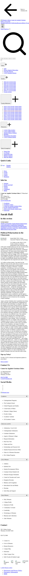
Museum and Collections (10, 515)
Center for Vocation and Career (12, 477)
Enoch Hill (19, 226)
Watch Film (7, 151)
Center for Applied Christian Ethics (13, 206)
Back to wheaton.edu (24, 10)
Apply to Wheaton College (11, 436)
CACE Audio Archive (9, 131)
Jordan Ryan (7, 229)
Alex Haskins (13, 226)
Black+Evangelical (5, 148)
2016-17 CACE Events (10, 90)
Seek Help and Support (10, 491)
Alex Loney (13, 228)
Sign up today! (4, 361)
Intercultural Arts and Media (11, 485)
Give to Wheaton (8, 543)
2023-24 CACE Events (10, 82)
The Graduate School (9, 403)
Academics (7, 203)
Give (7, 29)
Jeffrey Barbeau (13, 223)
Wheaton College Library (10, 411)
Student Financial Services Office (12, 449)
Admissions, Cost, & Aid (10, 428)
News (5, 171)
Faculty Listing (8, 414)
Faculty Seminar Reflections (11, 207)
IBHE (5, 574)
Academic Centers (8, 204)
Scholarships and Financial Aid (12, 447)
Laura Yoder (13, 229)
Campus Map (7, 549)
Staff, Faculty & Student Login (12, 557)
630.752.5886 (4, 377)
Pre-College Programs (9, 455)
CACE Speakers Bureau (10, 73)
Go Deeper (7, 153)
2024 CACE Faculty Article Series (13, 209)
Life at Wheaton (5, 459)
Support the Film (8, 154)
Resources (19, 23)
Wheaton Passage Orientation (11, 474)
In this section (4, 222)
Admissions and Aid (6, 423)
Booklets (6, 134)
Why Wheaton (7, 499)
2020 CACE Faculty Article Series (13, 110)
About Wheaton (4, 495)
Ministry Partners (8, 155)
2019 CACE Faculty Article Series (13, 112)
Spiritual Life (7, 466)
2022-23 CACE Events (10, 83)
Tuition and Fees (8, 444)
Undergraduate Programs (10, 400)
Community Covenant (9, 507)
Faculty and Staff (8, 185)
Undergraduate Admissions (11, 430)
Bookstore (6, 176)
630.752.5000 (4, 535)
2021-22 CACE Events (10, 84)
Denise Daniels (17, 225)
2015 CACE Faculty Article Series (13, 118)
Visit (5, 29)
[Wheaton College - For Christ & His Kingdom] (5, 392)
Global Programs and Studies (11, 406)
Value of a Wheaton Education (11, 452)
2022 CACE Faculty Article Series (13, 108)
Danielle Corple (9, 225)
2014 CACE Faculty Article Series (13, 119)
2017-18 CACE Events (10, 89)
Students (6, 183)
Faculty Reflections (12, 23)
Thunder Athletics (8, 166)
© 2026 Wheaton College (6, 567)
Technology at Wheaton (10, 513)
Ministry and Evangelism (10, 482)
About (2, 23)
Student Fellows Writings (10, 133)
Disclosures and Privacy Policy (13, 570)
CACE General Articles (10, 137)
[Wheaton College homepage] (14, 21)
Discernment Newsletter (10, 135)
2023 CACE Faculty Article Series (13, 106)
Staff (5, 68)
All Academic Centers (9, 419)
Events (5, 23)
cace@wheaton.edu (6, 200)
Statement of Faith (8, 505)
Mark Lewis (6, 228)
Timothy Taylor (5, 223)
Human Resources (8, 546)
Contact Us (7, 540)
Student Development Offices (11, 469)
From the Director (8, 71)
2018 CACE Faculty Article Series (13, 113)
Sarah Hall (6, 210)
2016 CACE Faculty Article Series (13, 116)
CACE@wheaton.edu (6, 378)
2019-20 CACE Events (10, 86)
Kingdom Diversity (9, 480)
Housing (6, 488)
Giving (5, 174)
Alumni (6, 187)
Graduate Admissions (9, 433)
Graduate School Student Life (11, 472)
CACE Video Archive (9, 130)
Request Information (9, 439)
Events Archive (8, 92)
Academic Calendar (9, 416)
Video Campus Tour (9, 554)
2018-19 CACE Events (10, 87)
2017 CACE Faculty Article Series (13, 115)
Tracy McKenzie (20, 228)
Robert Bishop (20, 223)
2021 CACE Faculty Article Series (13, 109)
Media (5, 190)
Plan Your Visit (8, 441)
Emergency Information (11, 572)
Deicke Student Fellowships (11, 70)
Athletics (6, 463)
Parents (6, 186)
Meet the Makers (8, 157)
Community (7, 189)
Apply (2, 29)
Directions (6, 551)
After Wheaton (7, 518)
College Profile (8, 502)
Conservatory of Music (10, 408)
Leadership (7, 510)
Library (6, 175)
